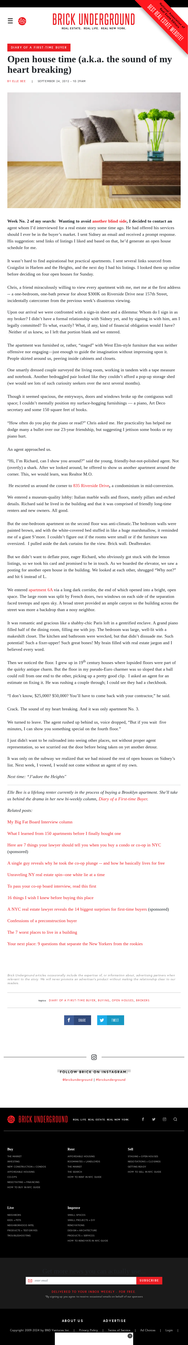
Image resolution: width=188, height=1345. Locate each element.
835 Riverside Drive (91, 485)
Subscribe (149, 1280)
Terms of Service (119, 1330)
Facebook (143, 1119)
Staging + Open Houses (143, 1156)
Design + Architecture (82, 1230)
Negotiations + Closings (144, 1161)
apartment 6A (41, 589)
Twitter (153, 1119)
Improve (74, 1208)
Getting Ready (137, 1166)
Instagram (164, 1119)
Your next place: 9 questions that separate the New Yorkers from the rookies (75, 943)
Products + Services (81, 1235)
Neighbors (14, 1215)
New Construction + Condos (26, 1166)
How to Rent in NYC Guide (84, 1177)
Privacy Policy (88, 1330)
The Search (75, 1171)
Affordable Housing (21, 1171)
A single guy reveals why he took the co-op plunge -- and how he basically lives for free (86, 863)
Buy (10, 1149)
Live (10, 1208)
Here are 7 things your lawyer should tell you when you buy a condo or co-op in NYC (84, 844)
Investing (13, 1161)
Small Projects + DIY (81, 1220)
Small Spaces (76, 1215)
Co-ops (12, 1177)
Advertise (114, 1321)
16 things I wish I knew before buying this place (50, 897)
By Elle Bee (16, 81)
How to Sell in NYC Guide (144, 1171)
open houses (123, 1000)
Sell (130, 1149)
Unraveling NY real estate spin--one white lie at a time (56, 874)
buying (103, 1000)
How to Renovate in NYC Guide (88, 1240)
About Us (72, 1321)
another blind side (109, 221)
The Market (14, 1156)
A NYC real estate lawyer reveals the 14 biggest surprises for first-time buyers (77, 909)
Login (169, 1330)
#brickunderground (111, 1080)
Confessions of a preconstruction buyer (42, 920)
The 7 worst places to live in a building (42, 932)
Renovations (76, 1225)
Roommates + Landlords (84, 1161)
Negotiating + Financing (23, 1182)
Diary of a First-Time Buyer (39, 48)
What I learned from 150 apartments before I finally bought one (64, 833)
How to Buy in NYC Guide (23, 1187)
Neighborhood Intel (20, 1225)
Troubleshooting (19, 1235)
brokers (143, 1000)
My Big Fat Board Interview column (39, 821)
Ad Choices (147, 1330)
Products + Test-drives (22, 1230)
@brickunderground (77, 1080)
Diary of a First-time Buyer (123, 798)
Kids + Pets (14, 1220)
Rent (71, 1149)
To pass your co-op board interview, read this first (51, 886)
